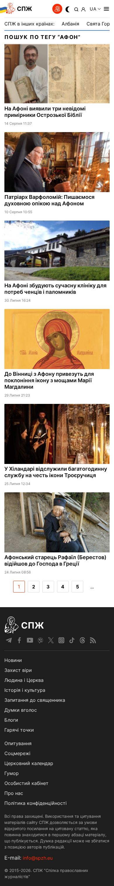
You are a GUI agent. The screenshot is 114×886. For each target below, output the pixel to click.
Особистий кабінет (26, 783)
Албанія (70, 24)
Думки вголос (20, 710)
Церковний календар (28, 763)
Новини (13, 660)
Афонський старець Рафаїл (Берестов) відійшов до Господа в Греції (55, 560)
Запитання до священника (34, 700)
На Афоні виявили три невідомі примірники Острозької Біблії (45, 111)
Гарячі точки (19, 730)
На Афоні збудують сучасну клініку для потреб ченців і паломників (55, 288)
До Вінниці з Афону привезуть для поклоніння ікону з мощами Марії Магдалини (49, 380)
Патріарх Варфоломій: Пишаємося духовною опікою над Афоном (49, 200)
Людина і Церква (24, 680)
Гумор (11, 773)
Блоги (11, 720)
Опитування (18, 743)
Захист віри (18, 670)
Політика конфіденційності (35, 803)
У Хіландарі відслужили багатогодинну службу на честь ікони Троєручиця (55, 472)
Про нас (13, 793)
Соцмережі (17, 753)
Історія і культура (24, 690)
